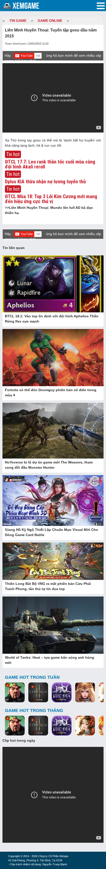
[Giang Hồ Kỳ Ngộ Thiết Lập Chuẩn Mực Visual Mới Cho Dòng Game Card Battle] (53, 501)
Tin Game (17, 21)
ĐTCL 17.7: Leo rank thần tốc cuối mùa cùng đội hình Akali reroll (50, 164)
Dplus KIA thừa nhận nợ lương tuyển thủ (45, 181)
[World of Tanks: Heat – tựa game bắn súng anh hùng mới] (53, 625)
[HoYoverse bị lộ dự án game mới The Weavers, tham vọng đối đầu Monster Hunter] (53, 431)
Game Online (50, 21)
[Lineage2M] (38, 692)
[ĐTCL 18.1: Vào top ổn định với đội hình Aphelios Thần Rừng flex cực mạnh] (53, 284)
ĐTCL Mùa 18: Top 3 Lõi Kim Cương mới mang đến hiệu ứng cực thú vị (51, 199)
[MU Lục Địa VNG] (61, 692)
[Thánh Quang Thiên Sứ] (85, 692)
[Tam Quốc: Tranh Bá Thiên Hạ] (15, 692)
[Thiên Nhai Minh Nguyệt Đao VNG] (85, 725)
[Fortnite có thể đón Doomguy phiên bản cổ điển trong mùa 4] (53, 358)
